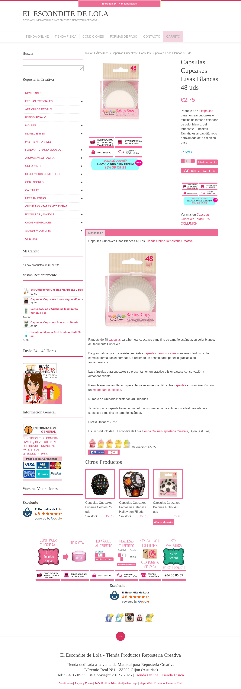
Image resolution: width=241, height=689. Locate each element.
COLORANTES (34, 165)
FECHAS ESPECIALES (39, 101)
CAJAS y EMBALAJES (38, 222)
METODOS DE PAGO (35, 453)
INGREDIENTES (35, 133)
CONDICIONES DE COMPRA (40, 438)
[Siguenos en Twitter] (119, 621)
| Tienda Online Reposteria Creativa (169, 241)
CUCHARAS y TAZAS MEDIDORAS (46, 206)
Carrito (173, 36)
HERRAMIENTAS (35, 198)
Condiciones (93, 36)
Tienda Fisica (65, 36)
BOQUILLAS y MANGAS (39, 214)
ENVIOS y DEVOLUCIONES (39, 442)
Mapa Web (146, 683)
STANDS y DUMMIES (38, 230)
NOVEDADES (33, 93)
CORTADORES (34, 182)
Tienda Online (37, 36)
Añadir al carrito (207, 162)
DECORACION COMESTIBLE (43, 173)
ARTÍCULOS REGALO (38, 109)
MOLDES (30, 125)
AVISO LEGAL (31, 449)
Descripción (95, 232)
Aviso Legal (131, 683)
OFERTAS (31, 238)
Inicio (88, 53)
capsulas (207, 110)
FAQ (97, 683)
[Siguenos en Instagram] (129, 621)
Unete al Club (174, 683)
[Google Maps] (149, 621)
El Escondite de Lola (66, 13)
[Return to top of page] (120, 636)
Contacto (151, 36)
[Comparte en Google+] (113, 454)
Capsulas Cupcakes (124, 53)
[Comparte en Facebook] (97, 454)
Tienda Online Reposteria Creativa (165, 431)
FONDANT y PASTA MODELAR (44, 149)
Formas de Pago (123, 36)
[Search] (80, 68)
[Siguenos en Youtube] (139, 621)
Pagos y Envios (84, 683)
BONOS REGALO (35, 117)
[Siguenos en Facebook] (109, 621)
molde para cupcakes (106, 389)
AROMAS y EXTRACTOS (40, 157)
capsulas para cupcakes (160, 353)
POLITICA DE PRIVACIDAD (39, 445)
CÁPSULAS (101, 53)
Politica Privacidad (112, 683)
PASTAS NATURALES (38, 141)
